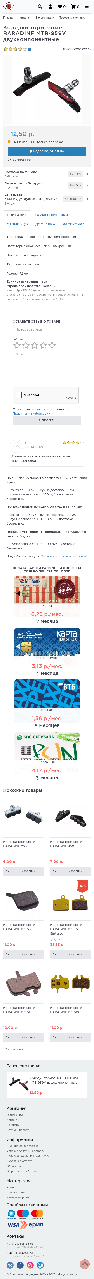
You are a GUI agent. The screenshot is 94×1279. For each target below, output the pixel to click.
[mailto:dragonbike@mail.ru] (40, 1265)
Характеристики (51, 215)
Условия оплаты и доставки (26, 1151)
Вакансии (13, 1125)
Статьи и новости (18, 1130)
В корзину (28, 871)
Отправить (47, 420)
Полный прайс (16, 1192)
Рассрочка (74, 224)
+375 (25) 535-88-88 (25, 1245)
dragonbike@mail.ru (25, 1254)
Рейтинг (18, 340)
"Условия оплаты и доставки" (64, 556)
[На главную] (11, 6)
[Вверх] (85, 1264)
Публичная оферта (19, 1161)
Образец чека (16, 1166)
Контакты (13, 1120)
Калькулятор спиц (19, 1197)
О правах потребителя (22, 1171)
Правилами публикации (31, 413)
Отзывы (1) (17, 224)
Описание (17, 215)
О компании (15, 1115)
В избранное (21, 160)
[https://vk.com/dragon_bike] (10, 1265)
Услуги (11, 1187)
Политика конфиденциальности (28, 1156)
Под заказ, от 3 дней (48, 151)
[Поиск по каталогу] (40, 6)
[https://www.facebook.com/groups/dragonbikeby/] (20, 1265)
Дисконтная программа (22, 1146)
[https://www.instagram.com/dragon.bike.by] (30, 1265)
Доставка (45, 224)
